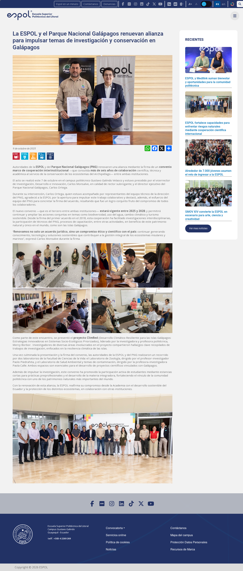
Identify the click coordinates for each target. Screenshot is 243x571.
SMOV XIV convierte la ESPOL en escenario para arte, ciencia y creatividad (206, 215)
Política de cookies (118, 542)
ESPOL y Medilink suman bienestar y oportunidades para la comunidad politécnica (207, 82)
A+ (190, 4)
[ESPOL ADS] (169, 4)
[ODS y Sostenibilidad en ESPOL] (34, 156)
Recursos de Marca (182, 549)
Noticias (111, 549)
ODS (232, 4)
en (223, 4)
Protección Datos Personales (188, 542)
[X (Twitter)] (154, 4)
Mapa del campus (181, 535)
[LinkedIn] (142, 4)
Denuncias (109, 4)
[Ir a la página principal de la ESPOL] (33, 15)
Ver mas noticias (198, 228)
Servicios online (116, 535)
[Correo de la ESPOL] (181, 4)
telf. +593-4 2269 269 (59, 538)
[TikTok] (148, 4)
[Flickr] (129, 4)
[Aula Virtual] (175, 4)
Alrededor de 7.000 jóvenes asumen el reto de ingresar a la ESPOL (208, 172)
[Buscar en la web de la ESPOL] (240, 4)
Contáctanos (90, 4)
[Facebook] (123, 4)
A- (196, 4)
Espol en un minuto (67, 4)
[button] (234, 15)
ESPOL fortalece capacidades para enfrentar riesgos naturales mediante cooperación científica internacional (207, 128)
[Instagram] (135, 4)
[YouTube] (160, 4)
